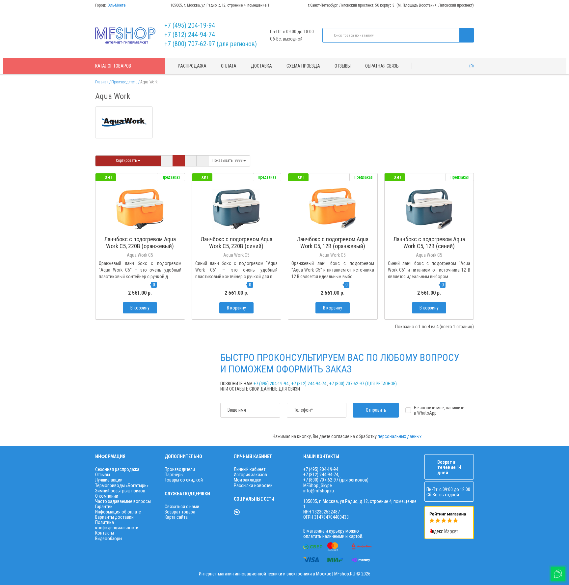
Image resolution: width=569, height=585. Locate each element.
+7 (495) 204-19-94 (189, 25)
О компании (106, 496)
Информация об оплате (118, 511)
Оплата (228, 66)
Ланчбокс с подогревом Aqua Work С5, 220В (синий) (236, 242)
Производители (180, 469)
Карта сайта (176, 517)
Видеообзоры (108, 538)
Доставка (261, 66)
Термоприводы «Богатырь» (122, 485)
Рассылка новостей (253, 485)
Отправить (376, 410)
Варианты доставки (114, 517)
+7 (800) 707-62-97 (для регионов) (210, 44)
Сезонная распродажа (117, 469)
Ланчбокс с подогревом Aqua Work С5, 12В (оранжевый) (332, 242)
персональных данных (399, 436)
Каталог (113, 66)
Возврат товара (180, 511)
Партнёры (174, 474)
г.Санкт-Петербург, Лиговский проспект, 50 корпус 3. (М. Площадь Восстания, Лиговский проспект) (391, 5)
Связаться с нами (182, 506)
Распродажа (192, 66)
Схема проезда (303, 66)
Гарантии (104, 506)
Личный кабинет (249, 469)
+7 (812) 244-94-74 (189, 35)
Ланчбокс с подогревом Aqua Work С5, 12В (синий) (429, 242)
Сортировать (127, 160)
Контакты (104, 533)
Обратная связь (382, 66)
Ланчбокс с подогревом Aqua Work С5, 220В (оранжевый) (140, 242)
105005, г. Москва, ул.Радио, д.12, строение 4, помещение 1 (219, 5)
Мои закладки (247, 480)
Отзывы (343, 66)
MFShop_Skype (317, 485)
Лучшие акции (108, 480)
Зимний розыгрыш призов (120, 490)
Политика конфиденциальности (116, 525)
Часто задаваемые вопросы (123, 501)
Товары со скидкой (184, 480)
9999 (227, 160)
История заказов (250, 474)
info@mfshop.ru (318, 490)
